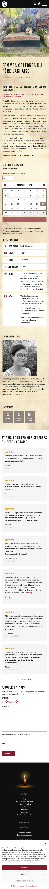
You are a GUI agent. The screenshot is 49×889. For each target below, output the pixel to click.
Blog (24, 799)
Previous (3, 32)
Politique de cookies (17, 886)
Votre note (5, 698)
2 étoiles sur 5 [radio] (6, 701)
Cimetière (8, 419)
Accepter (24, 867)
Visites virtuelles (24, 804)
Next (45, 32)
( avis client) (24, 77)
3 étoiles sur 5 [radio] (9, 701)
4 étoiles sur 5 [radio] (13, 701)
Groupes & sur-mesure (24, 801)
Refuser (24, 874)
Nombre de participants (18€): (14, 173)
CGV (24, 830)
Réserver (25, 219)
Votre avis (5, 707)
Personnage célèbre (18, 419)
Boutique (24, 809)
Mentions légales (31, 886)
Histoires (24, 812)
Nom (16, 734)
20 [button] (43, 204)
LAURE (19, 336)
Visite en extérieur (29, 419)
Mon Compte (24, 827)
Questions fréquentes (24, 815)
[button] (45, 843)
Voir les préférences (24, 881)
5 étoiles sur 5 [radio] (16, 701)
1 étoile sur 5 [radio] (3, 701)
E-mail (4, 743)
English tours (24, 807)
